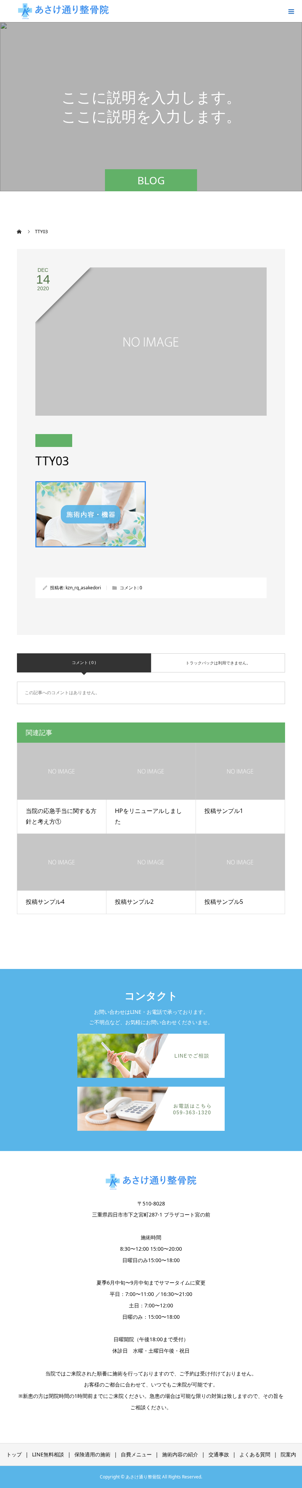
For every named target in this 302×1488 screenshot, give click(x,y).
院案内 (288, 1454)
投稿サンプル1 (223, 811)
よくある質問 (254, 1454)
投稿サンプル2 (134, 902)
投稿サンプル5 (223, 902)
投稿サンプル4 (45, 902)
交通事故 (218, 1454)
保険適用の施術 (92, 1454)
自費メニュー (136, 1454)
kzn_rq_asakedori (83, 588)
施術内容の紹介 (180, 1454)
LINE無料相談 (48, 1454)
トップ (14, 1454)
